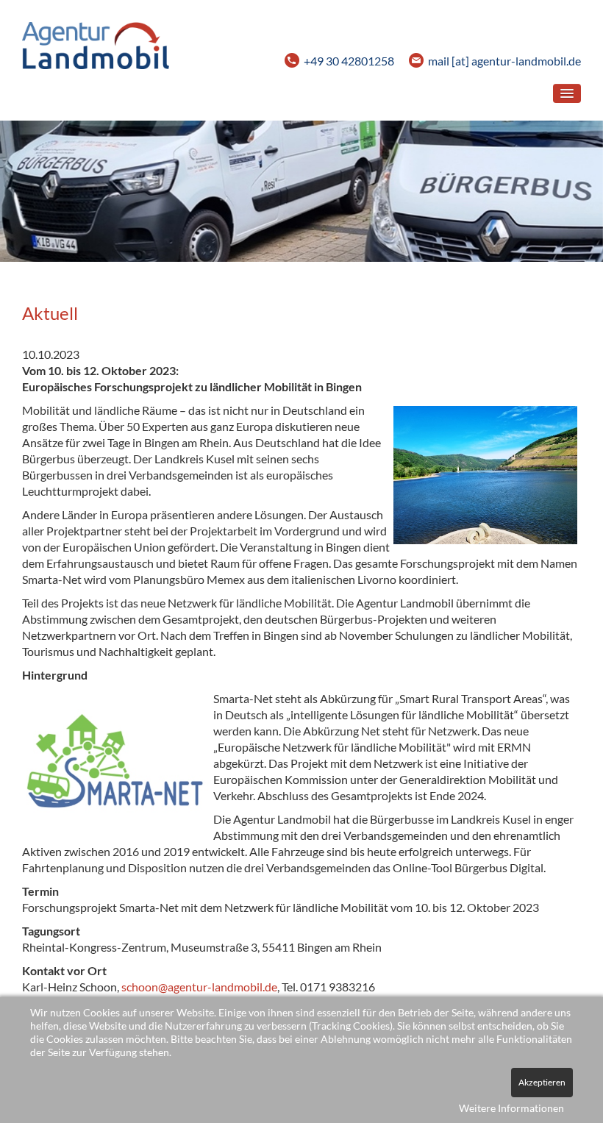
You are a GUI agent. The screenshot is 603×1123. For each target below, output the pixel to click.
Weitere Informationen (511, 1108)
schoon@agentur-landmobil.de (199, 987)
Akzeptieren (541, 1082)
